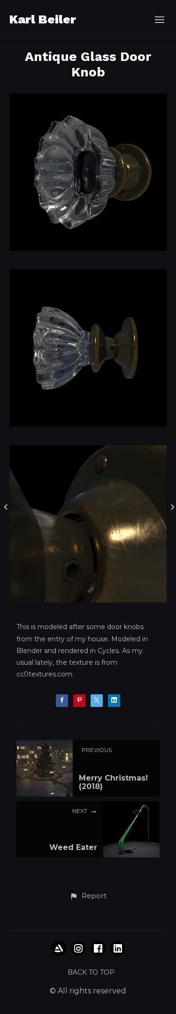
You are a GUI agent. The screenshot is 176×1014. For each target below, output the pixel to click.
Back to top (91, 972)
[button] (88, 896)
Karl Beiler (42, 19)
